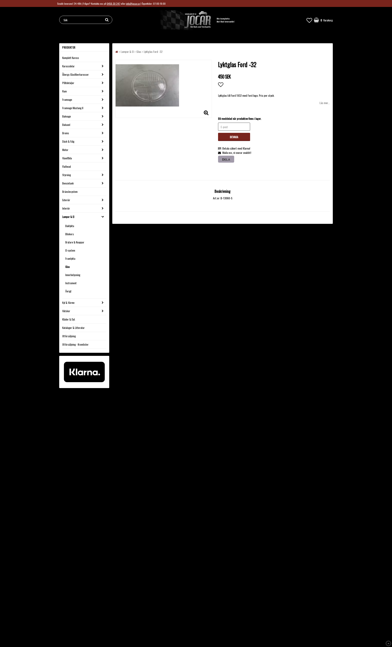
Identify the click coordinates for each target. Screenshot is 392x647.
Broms (65, 133)
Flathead (66, 166)
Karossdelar (68, 66)
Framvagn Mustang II (72, 108)
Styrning (66, 175)
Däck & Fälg (68, 141)
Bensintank (68, 183)
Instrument (71, 283)
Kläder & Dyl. (68, 319)
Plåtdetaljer (68, 83)
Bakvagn (66, 116)
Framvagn (67, 100)
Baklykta (69, 226)
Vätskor (66, 311)
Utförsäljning (69, 336)
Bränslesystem (70, 192)
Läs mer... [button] (325, 103)
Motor (65, 150)
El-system (70, 250)
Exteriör (66, 200)
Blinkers (69, 234)
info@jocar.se (133, 3)
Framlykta (70, 258)
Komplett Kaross (70, 58)
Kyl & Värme (68, 303)
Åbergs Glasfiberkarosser (75, 74)
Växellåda (67, 158)
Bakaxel (66, 125)
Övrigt (68, 291)
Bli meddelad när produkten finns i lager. (239, 118)
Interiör (66, 208)
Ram (64, 91)
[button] (309, 20)
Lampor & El (68, 217)
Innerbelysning (72, 275)
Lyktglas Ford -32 (153, 51)
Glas (67, 267)
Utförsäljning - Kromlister (75, 344)
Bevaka (234, 137)
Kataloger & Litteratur (73, 328)
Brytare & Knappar (74, 242)
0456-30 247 (113, 3)
